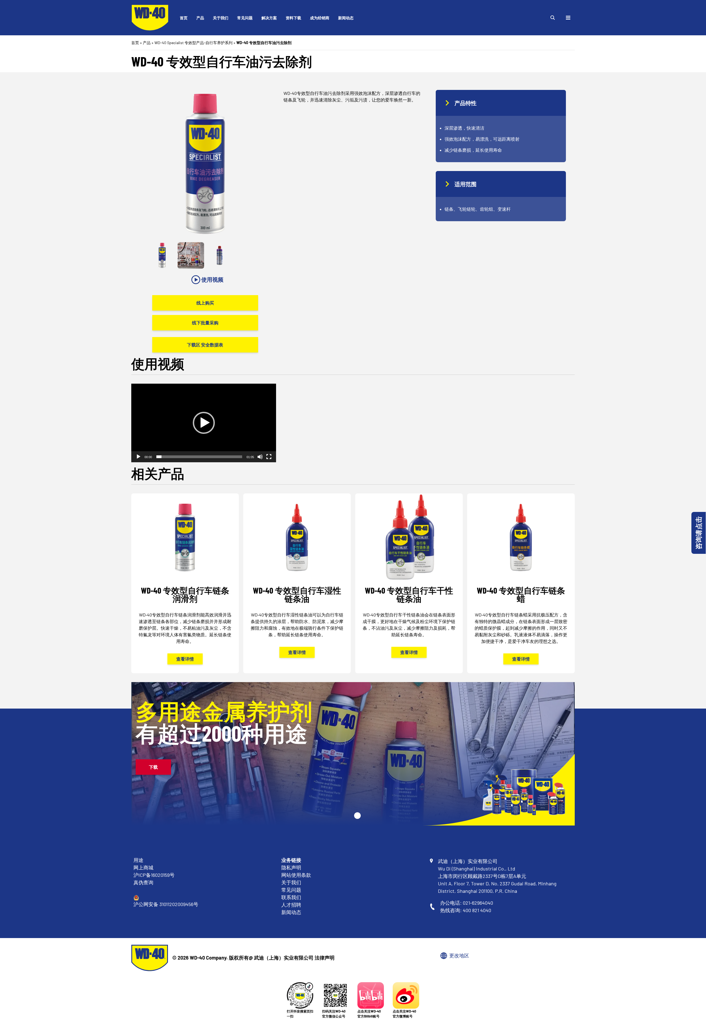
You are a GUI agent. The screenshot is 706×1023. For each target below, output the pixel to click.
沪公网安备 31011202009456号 (165, 904)
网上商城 (143, 867)
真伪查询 (143, 882)
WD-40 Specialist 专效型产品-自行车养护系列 (193, 42)
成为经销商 (319, 17)
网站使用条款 (296, 875)
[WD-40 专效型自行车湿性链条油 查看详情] (297, 580)
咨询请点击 (698, 532)
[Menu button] (568, 17)
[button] (204, 423)
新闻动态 (346, 17)
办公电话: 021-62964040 (466, 903)
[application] (203, 423)
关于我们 (220, 17)
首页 (184, 17)
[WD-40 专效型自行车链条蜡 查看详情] (521, 583)
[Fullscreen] (269, 457)
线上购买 (205, 302)
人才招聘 (291, 905)
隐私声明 (291, 867)
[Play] (138, 457)
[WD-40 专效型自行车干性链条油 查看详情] (409, 580)
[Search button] (552, 17)
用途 (138, 860)
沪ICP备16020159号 (154, 875)
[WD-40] (150, 17)
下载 (153, 767)
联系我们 (291, 897)
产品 (200, 17)
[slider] (199, 456)
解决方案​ (269, 17)
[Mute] (260, 457)
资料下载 (293, 17)
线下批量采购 (205, 322)
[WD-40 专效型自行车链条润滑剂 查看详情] (185, 583)
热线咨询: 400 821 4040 (465, 910)
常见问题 (245, 17)
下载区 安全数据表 (205, 344)
